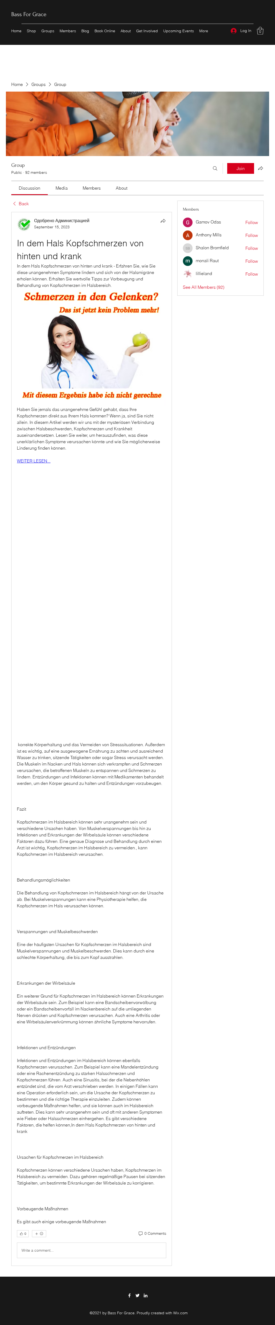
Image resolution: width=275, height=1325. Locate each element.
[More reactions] (39, 1233)
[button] (260, 31)
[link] (29, 188)
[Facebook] (129, 1295)
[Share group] (260, 168)
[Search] (215, 168)
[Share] (163, 221)
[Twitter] (137, 1295)
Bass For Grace (28, 14)
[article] (91, 739)
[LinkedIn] (145, 1295)
